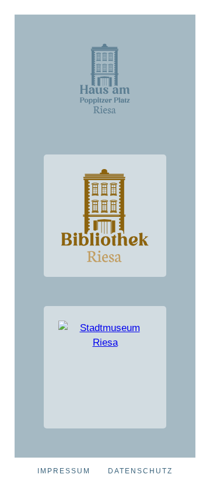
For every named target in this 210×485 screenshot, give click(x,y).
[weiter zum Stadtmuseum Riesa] (105, 367)
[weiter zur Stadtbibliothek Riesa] (105, 215)
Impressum (63, 471)
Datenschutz (140, 471)
